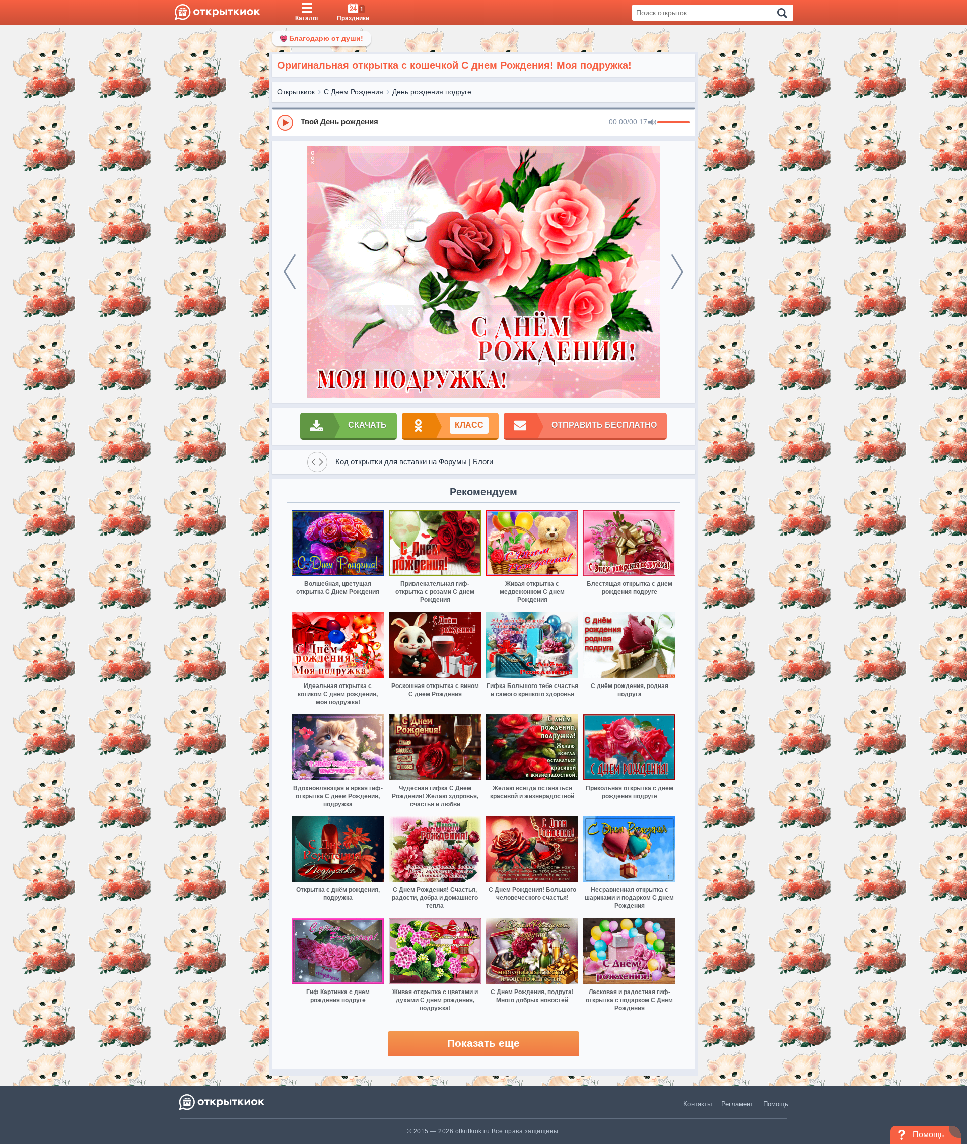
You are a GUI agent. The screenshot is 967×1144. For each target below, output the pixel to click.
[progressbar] (673, 122)
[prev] (289, 272)
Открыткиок (296, 92)
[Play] (285, 123)
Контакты (697, 1104)
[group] (483, 122)
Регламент (737, 1104)
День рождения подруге (431, 92)
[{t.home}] (222, 1102)
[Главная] (217, 12)
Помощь (775, 1104)
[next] (677, 272)
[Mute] (652, 123)
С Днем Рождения (353, 92)
